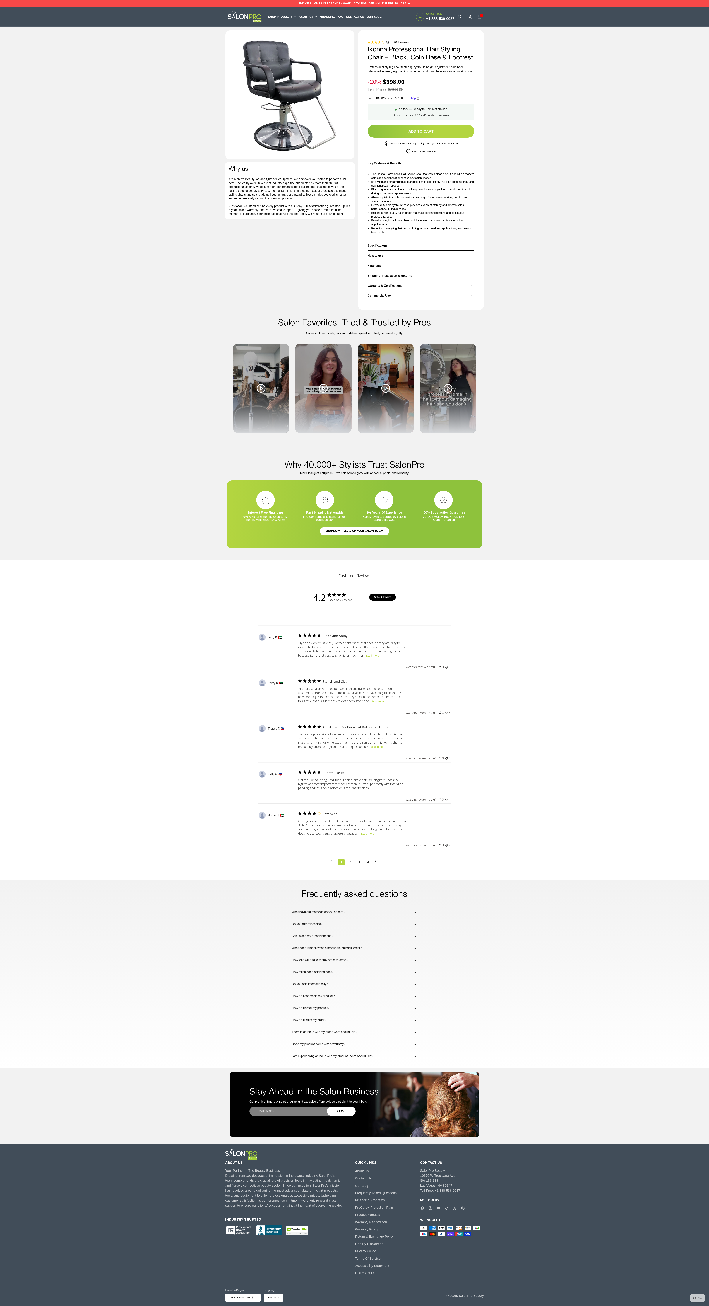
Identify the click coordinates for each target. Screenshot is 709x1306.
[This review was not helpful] (446, 667)
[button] (282, 17)
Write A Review (382, 597)
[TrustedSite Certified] (297, 1231)
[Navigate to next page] (376, 861)
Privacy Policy (365, 1251)
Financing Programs (370, 1200)
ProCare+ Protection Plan (374, 1207)
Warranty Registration (371, 1222)
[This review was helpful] (440, 667)
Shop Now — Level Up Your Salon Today (354, 531)
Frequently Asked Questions (376, 1193)
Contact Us (363, 1178)
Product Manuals (367, 1215)
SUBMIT (341, 1111)
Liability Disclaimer (369, 1244)
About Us (362, 1171)
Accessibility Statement (372, 1266)
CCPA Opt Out (365, 1273)
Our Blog (361, 1186)
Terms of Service (368, 1258)
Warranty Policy (366, 1229)
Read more (372, 655)
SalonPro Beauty (471, 1296)
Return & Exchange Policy (374, 1237)
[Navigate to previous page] (332, 861)
